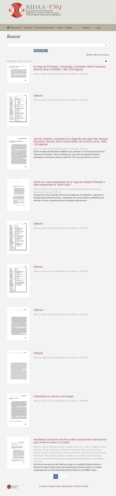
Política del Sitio (81, 486)
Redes (60, 27)
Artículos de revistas (44, 27)
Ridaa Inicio (15, 27)
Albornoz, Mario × (41, 51)
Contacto (43, 486)
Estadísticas (67, 486)
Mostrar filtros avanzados (97, 54)
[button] (87, 27)
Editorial (28, 27)
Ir (106, 45)
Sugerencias (54, 486)
